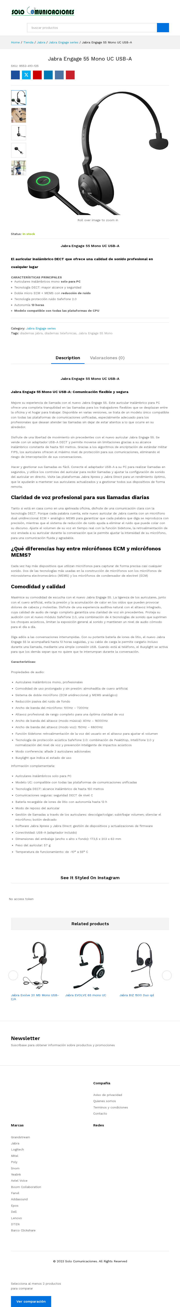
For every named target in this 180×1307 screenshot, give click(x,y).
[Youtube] (101, 1138)
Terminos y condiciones (110, 1107)
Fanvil (15, 1193)
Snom (15, 1168)
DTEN (15, 1224)
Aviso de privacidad (107, 1095)
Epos (14, 1205)
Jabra (15, 1143)
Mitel (14, 1156)
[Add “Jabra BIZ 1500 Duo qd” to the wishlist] (149, 988)
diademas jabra (31, 333)
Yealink (16, 1174)
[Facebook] (94, 1138)
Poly (14, 1162)
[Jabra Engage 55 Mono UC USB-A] (15, 75)
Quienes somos (104, 1101)
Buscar (163, 27)
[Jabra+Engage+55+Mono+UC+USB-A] (26, 75)
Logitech (17, 1149)
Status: (16, 234)
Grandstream (20, 1137)
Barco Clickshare (23, 1230)
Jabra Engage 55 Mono (95, 333)
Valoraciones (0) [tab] (107, 358)
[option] (18, 98)
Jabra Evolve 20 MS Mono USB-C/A (35, 997)
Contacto (100, 1113)
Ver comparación (31, 1301)
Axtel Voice (19, 1180)
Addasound (19, 1199)
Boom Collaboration (26, 1187)
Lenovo (16, 1218)
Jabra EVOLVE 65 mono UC (85, 995)
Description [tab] (68, 358)
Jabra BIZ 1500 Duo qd (136, 995)
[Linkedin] (108, 1138)
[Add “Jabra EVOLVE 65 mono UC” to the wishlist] (95, 988)
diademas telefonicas (60, 333)
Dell (14, 1211)
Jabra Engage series (41, 328)
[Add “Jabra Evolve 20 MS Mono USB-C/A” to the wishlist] (41, 988)
